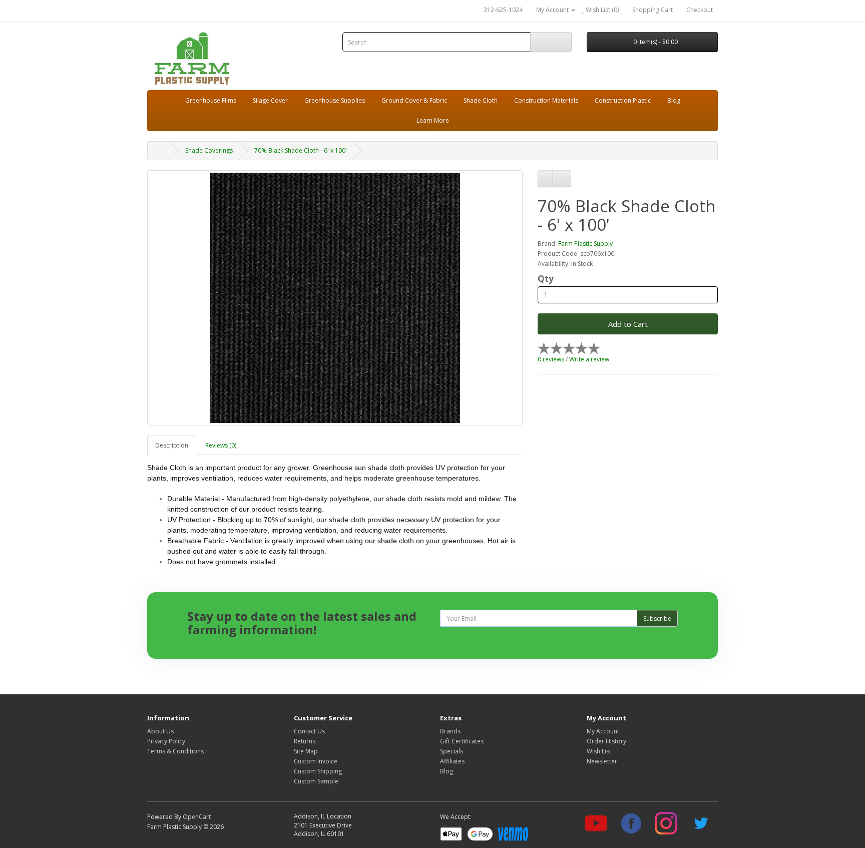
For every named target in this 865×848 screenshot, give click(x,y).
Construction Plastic (623, 100)
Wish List (599, 751)
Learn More (432, 120)
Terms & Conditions (175, 751)
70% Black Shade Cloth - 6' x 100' (300, 150)
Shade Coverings (209, 150)
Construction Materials (546, 100)
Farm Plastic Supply (585, 243)
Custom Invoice (315, 761)
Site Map (306, 751)
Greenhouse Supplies (334, 100)
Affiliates (452, 761)
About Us (160, 731)
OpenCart (197, 816)
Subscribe (657, 618)
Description (171, 445)
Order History (606, 741)
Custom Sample (316, 781)
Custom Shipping (318, 771)
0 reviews (551, 359)
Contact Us (309, 731)
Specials (451, 751)
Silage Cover (270, 100)
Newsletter (602, 761)
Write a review (589, 359)
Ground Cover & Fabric (414, 100)
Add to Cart (628, 324)
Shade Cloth (481, 100)
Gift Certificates (462, 741)
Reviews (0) (220, 445)
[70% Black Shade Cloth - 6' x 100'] (335, 298)
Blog (673, 100)
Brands (450, 731)
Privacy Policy (166, 741)
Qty (546, 279)
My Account (603, 731)
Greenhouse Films (210, 100)
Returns (304, 741)
